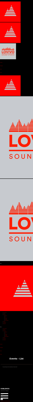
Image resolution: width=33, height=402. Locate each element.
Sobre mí (4, 323)
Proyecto (2, 394)
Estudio (4, 313)
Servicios (4, 314)
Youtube (1, 62)
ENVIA (2, 399)
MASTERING (6, 320)
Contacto (4, 322)
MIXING (6, 319)
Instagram (1, 65)
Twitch (1, 69)
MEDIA (4, 321)
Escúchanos (5, 312)
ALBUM (6, 334)
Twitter (1, 72)
